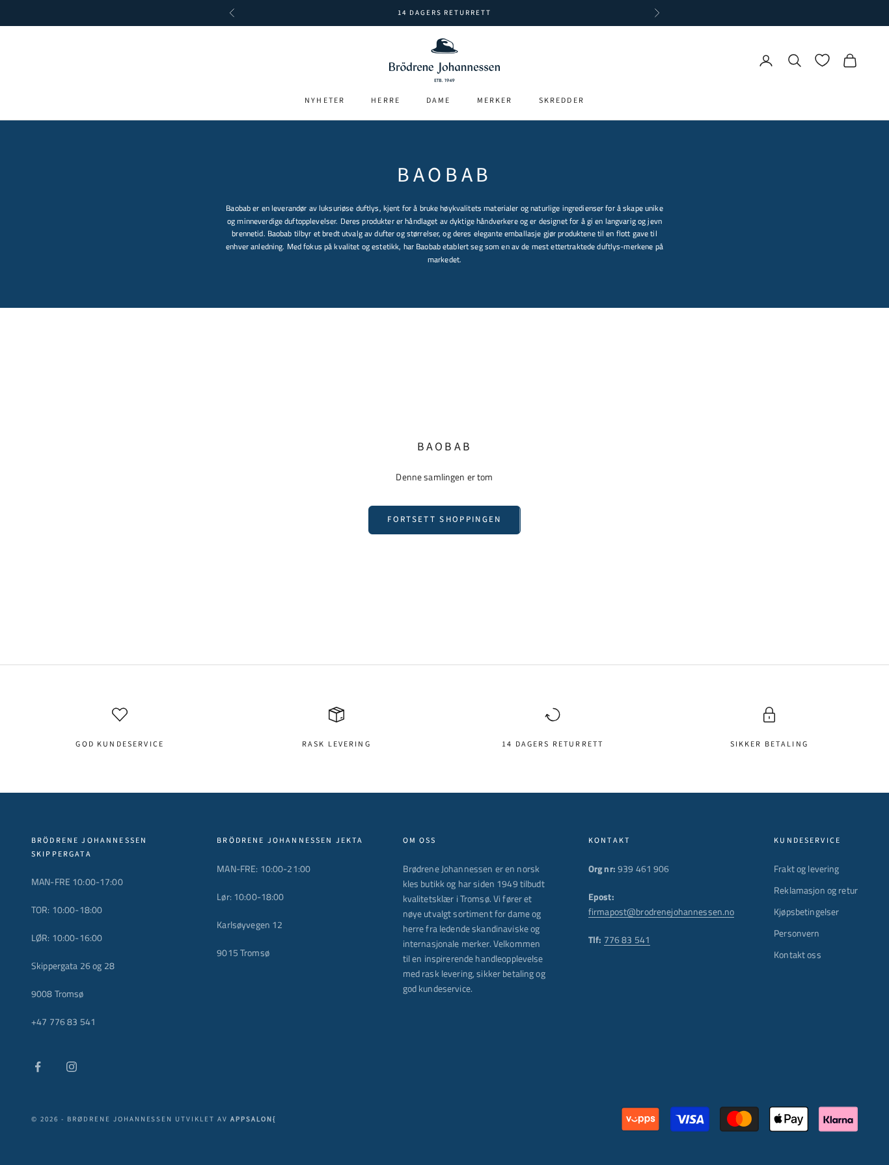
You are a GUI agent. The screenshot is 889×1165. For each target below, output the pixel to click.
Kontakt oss (797, 954)
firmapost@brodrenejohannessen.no (661, 911)
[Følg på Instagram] (71, 1066)
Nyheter (325, 100)
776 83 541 (627, 939)
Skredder (561, 100)
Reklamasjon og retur (816, 890)
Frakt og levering (806, 868)
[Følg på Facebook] (37, 1066)
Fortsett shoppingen (444, 519)
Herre (385, 100)
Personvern (796, 933)
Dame (438, 100)
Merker (495, 100)
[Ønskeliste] (822, 60)
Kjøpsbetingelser (806, 911)
